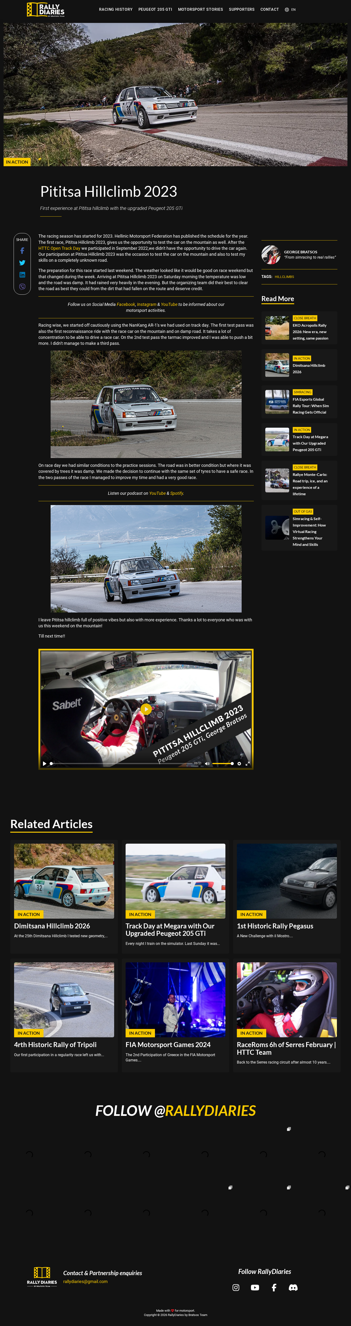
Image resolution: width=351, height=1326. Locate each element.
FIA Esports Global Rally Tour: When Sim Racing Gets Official (311, 405)
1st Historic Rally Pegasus (275, 926)
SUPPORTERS (242, 9)
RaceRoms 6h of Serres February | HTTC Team (286, 1048)
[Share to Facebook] (22, 250)
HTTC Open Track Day (59, 248)
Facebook (126, 304)
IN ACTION (17, 162)
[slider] (121, 763)
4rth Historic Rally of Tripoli (55, 1044)
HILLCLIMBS (284, 277)
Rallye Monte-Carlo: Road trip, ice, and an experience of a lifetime (310, 484)
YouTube (169, 304)
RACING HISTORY (116, 9)
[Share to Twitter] (22, 262)
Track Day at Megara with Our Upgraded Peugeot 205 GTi (310, 443)
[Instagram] (235, 1283)
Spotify (176, 493)
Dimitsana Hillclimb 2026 (309, 368)
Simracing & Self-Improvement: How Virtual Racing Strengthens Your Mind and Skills (309, 531)
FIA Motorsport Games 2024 (168, 1044)
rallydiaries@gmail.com (85, 1281)
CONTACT (270, 9)
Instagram (146, 304)
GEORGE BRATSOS (300, 252)
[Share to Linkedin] (22, 274)
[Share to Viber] (22, 286)
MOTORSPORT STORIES (200, 9)
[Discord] (293, 1283)
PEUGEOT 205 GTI (155, 9)
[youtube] (255, 1283)
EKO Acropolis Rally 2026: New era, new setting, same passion (310, 332)
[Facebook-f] (274, 1283)
